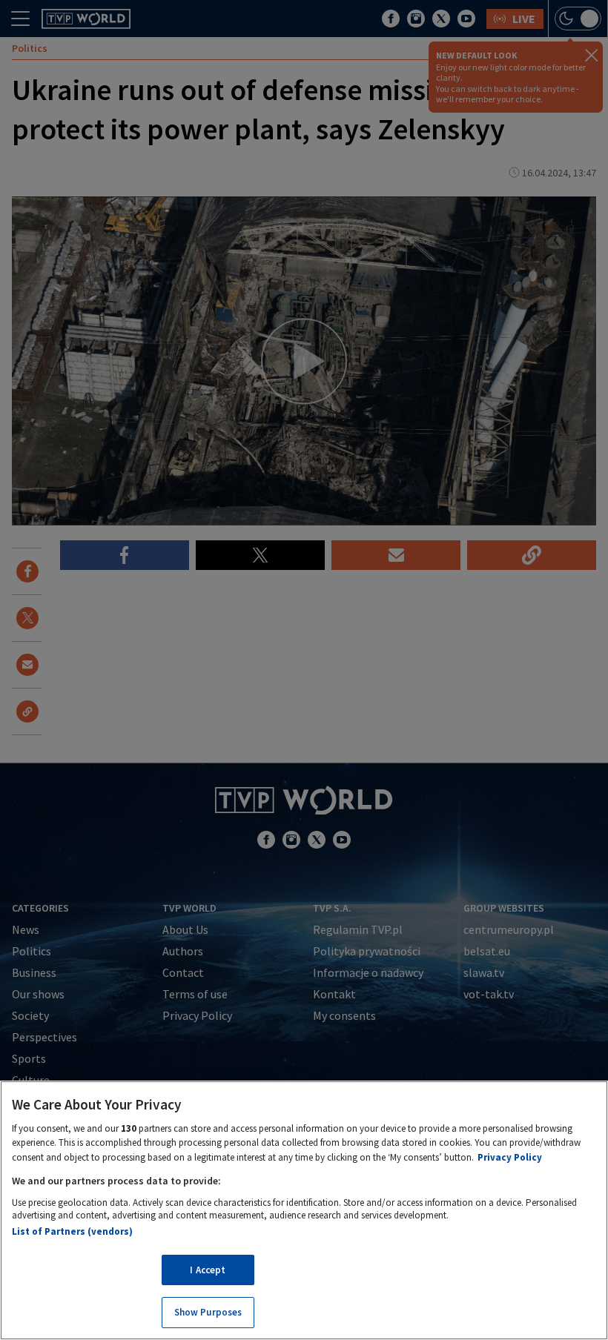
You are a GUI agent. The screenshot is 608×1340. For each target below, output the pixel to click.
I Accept (207, 1270)
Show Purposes (208, 1312)
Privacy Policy (510, 1157)
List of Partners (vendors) (72, 1231)
